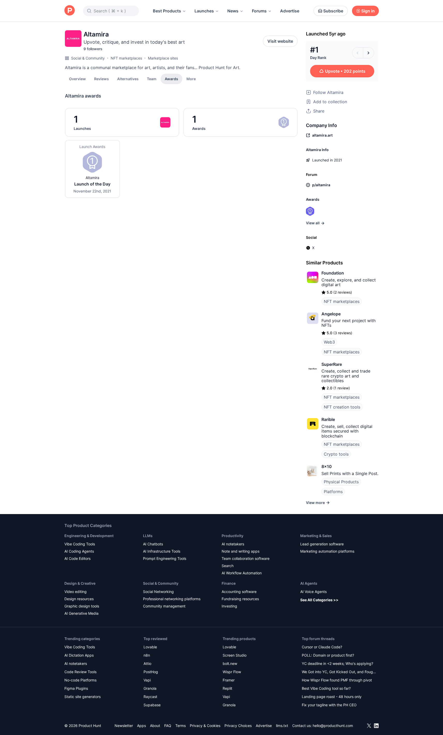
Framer (229, 680)
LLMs (148, 535)
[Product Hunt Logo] (69, 10)
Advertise (289, 10)
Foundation (332, 273)
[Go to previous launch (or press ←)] (357, 53)
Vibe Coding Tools (79, 544)
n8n (147, 655)
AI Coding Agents (79, 551)
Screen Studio (234, 655)
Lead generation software (322, 544)
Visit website (280, 41)
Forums (259, 10)
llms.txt (282, 725)
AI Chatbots (153, 544)
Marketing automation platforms (327, 551)
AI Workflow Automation (242, 573)
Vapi (147, 680)
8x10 (326, 466)
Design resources (79, 599)
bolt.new (230, 663)
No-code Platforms (80, 680)
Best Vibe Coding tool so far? (326, 688)
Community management (164, 606)
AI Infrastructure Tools (161, 551)
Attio (147, 663)
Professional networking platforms (171, 599)
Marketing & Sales (316, 535)
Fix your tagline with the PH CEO (329, 705)
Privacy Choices (238, 725)
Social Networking (158, 591)
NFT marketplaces (126, 58)
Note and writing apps (240, 551)
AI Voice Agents (313, 591)
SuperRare (331, 364)
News (232, 10)
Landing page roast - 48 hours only (332, 696)
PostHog (151, 672)
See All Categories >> (319, 600)
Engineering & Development (89, 535)
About (155, 725)
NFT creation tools (342, 407)
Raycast (150, 696)
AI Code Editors (77, 558)
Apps (141, 725)
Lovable (150, 647)
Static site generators (82, 696)
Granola (150, 688)
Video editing (75, 591)
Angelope (331, 313)
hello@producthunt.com (333, 725)
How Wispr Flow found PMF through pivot (337, 680)
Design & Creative (79, 583)
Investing (229, 606)
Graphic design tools (81, 606)
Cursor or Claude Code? (322, 647)
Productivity (232, 535)
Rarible (328, 419)
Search (228, 565)
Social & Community (88, 58)
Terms (180, 725)
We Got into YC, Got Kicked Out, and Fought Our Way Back (339, 672)
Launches (204, 10)
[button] (191, 78)
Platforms (333, 491)
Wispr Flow (232, 672)
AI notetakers (233, 544)
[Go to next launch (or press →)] (368, 53)
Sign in (368, 10)
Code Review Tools (80, 672)
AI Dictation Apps (79, 655)
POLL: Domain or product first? (328, 655)
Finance (229, 583)
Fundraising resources (240, 599)
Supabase (152, 705)
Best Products (167, 10)
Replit (227, 688)
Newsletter (124, 725)
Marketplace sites (163, 58)
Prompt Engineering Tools (164, 558)
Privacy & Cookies (205, 725)
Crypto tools (336, 454)
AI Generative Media (81, 613)
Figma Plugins (76, 688)
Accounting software (239, 591)
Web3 (329, 342)
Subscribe (333, 10)
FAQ (167, 725)
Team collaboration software (245, 558)
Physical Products (341, 481)
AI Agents (308, 583)
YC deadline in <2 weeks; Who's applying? (337, 663)
